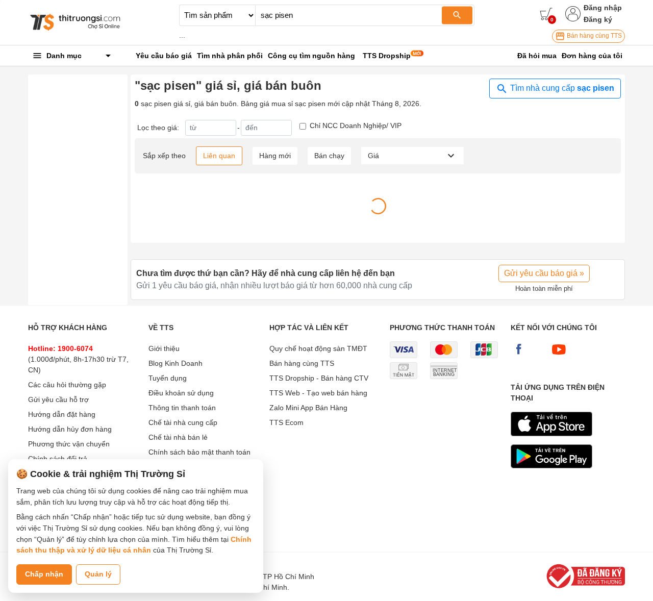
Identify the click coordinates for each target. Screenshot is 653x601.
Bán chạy (329, 156)
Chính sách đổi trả (57, 459)
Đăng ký (598, 19)
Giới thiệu (164, 348)
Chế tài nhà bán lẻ (178, 437)
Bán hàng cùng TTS (593, 35)
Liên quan (219, 156)
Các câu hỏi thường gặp (67, 385)
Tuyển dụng (167, 378)
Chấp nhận (44, 574)
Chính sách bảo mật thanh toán (199, 452)
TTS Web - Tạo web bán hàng (318, 393)
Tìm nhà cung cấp (561, 88)
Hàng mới (275, 156)
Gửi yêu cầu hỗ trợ (58, 399)
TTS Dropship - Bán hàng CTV (318, 378)
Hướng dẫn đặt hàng (61, 414)
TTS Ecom (286, 422)
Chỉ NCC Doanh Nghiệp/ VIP (355, 125)
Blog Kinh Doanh (175, 363)
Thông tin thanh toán (182, 408)
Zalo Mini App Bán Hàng (308, 408)
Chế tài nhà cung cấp (182, 422)
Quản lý (98, 574)
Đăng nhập (603, 8)
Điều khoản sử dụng (181, 393)
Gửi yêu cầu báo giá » (544, 273)
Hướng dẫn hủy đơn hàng (70, 429)
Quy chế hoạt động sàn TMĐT (318, 348)
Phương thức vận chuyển (69, 444)
